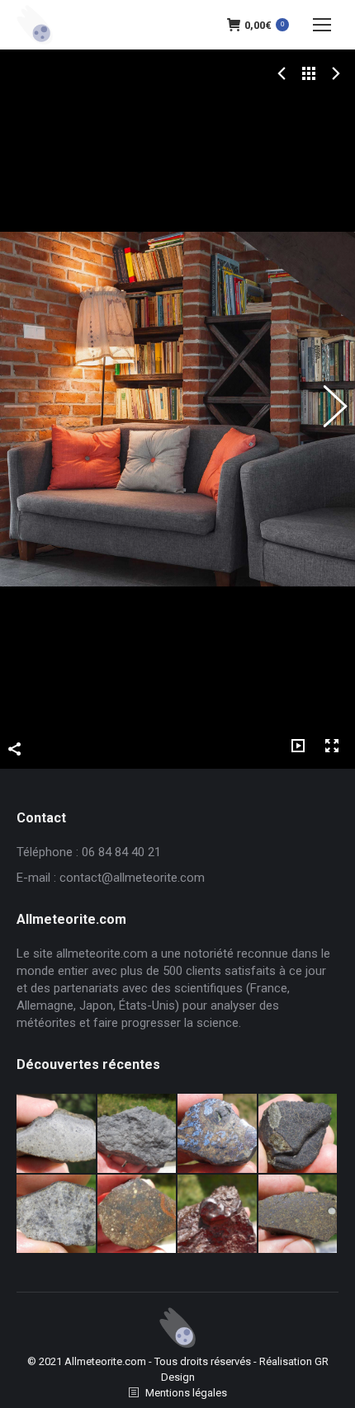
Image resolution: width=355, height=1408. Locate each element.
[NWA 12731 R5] (298, 1134)
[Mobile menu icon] (321, 24)
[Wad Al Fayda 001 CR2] (298, 1215)
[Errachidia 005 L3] (218, 1215)
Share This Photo (14, 752)
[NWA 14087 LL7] (57, 1215)
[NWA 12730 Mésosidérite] (218, 1134)
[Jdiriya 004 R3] (137, 1215)
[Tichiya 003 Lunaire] (137, 1134)
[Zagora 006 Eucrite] (57, 1134)
